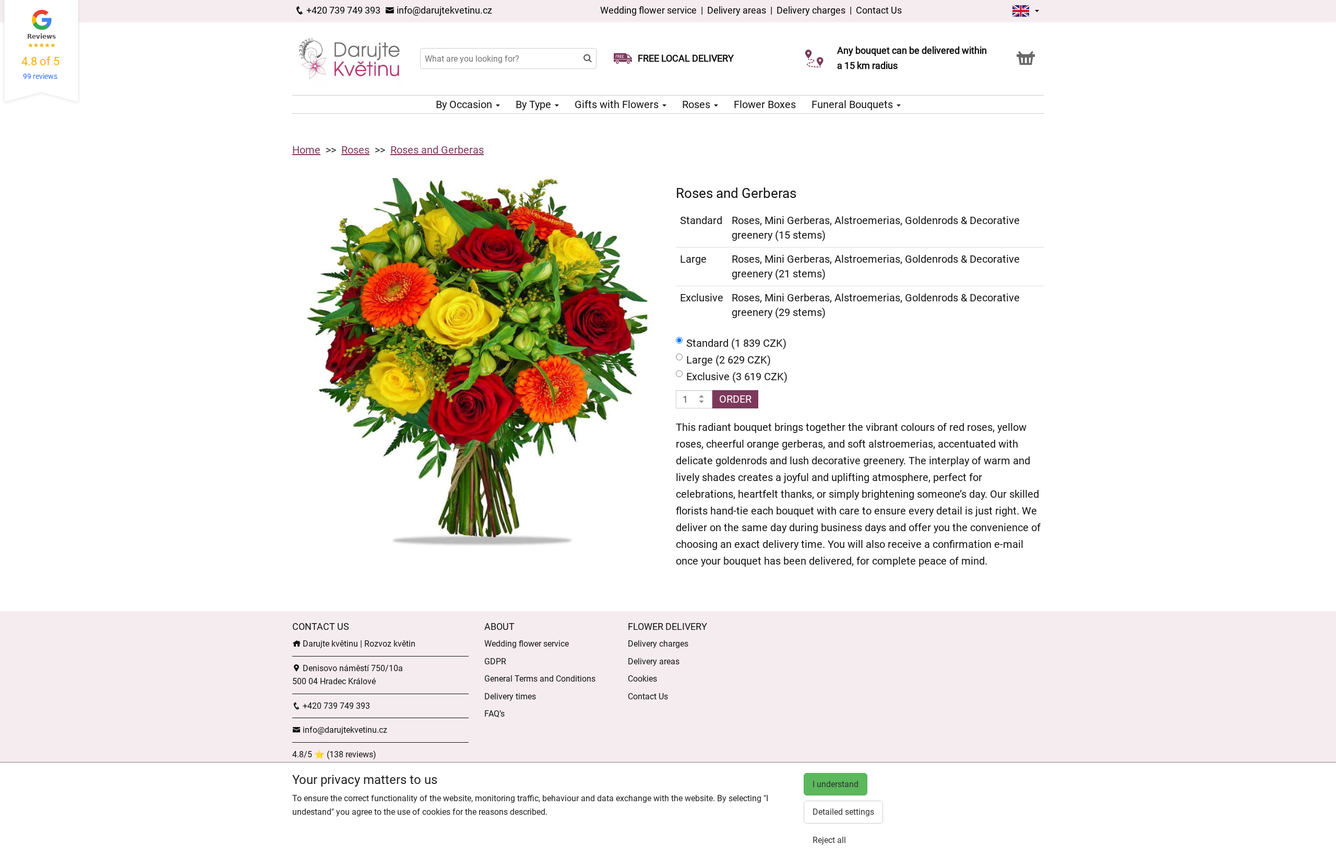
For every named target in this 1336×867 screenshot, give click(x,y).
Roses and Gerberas (437, 150)
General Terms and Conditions (539, 679)
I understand (835, 784)
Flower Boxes (765, 104)
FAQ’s (494, 714)
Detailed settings (843, 812)
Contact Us (879, 10)
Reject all (829, 840)
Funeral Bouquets (854, 104)
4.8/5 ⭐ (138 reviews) (334, 754)
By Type (535, 104)
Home (306, 150)
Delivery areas (736, 10)
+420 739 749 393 (342, 10)
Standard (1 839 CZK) (736, 343)
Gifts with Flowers (618, 104)
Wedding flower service (649, 10)
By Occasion (465, 104)
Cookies (642, 679)
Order (735, 399)
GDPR (495, 661)
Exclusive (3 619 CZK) (737, 376)
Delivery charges (811, 10)
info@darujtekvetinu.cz (443, 10)
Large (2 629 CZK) (728, 360)
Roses (697, 104)
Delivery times (510, 696)
